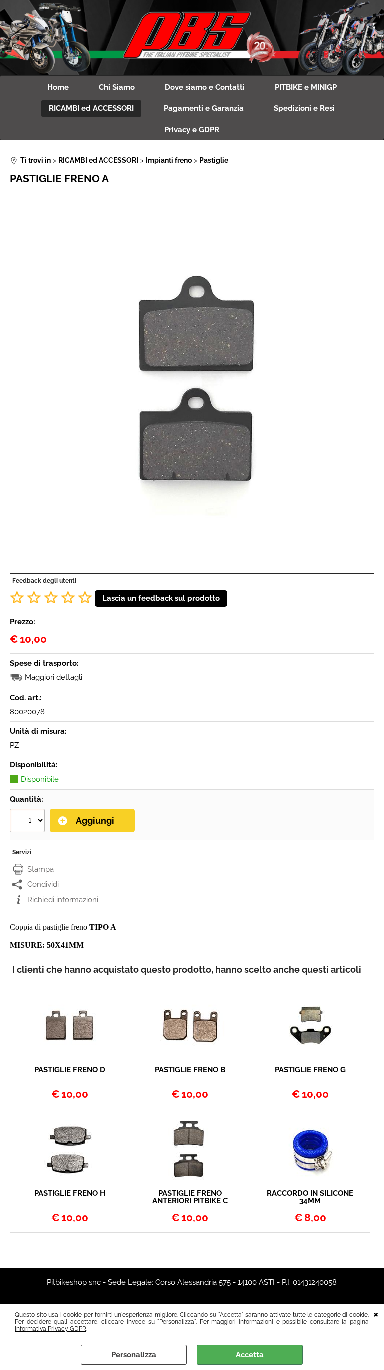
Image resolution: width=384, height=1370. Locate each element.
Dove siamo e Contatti (205, 87)
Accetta (250, 1354)
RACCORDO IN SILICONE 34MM (310, 1197)
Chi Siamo (117, 87)
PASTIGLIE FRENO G (310, 1070)
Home (58, 87)
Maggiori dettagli (53, 677)
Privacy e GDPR (192, 129)
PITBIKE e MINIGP (306, 87)
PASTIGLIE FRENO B (190, 1070)
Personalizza (134, 1354)
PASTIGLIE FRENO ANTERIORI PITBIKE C (190, 1197)
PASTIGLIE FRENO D (70, 1070)
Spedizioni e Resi (304, 108)
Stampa (41, 869)
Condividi (43, 884)
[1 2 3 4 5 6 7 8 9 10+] (29, 822)
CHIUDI (376, 1314)
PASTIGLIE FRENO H (70, 1194)
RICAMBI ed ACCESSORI (91, 108)
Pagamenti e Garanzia (204, 108)
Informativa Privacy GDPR (50, 1328)
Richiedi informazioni (63, 899)
